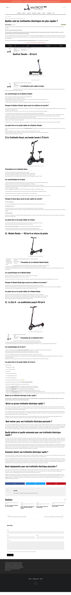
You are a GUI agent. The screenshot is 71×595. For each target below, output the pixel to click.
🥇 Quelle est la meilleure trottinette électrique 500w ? (16, 516)
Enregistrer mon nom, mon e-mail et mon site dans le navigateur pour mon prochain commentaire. (22, 551)
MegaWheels (14, 388)
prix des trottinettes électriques (27, 382)
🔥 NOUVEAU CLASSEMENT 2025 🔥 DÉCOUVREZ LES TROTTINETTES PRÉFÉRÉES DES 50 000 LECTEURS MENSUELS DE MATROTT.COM (35, 1)
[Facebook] (6, 7)
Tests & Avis (22, 502)
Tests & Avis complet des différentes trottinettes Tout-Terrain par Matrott (43, 504)
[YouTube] (7, 7)
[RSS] (9, 7)
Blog (53, 13)
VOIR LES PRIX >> (17, 50)
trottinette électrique (28, 128)
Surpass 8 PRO (14, 386)
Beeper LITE (13, 387)
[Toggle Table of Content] (27, 50)
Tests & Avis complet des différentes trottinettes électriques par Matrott (16, 18)
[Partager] (15, 483)
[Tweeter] (35, 483)
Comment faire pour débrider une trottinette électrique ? (54, 516)
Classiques (29, 13)
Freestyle (24, 13)
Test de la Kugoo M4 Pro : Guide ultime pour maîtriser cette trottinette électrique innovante (27, 507)
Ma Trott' (15, 490)
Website (37, 535)
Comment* (8, 540)
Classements (49, 13)
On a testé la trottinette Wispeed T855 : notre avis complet (58, 506)
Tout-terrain (34, 13)
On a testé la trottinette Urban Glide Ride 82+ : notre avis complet (11, 506)
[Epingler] (56, 483)
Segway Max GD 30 (15, 391)
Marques (38, 13)
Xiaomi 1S (12, 390)
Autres (43, 13)
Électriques (19, 13)
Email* (8, 535)
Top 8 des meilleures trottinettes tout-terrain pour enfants (42, 507)
